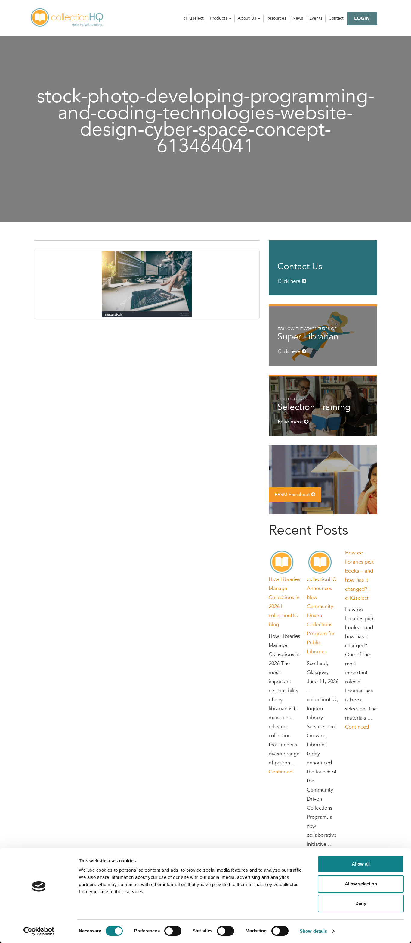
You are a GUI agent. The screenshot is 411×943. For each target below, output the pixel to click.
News (297, 19)
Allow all (361, 863)
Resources (276, 19)
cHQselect (194, 19)
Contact (336, 19)
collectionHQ (67, 18)
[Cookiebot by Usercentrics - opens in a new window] (39, 931)
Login (362, 18)
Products (219, 19)
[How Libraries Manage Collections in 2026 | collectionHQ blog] (282, 562)
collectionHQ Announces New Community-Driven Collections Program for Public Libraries (322, 616)
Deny (360, 903)
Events (315, 19)
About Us (247, 19)
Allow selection (361, 883)
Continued (280, 772)
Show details (313, 931)
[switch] (172, 931)
